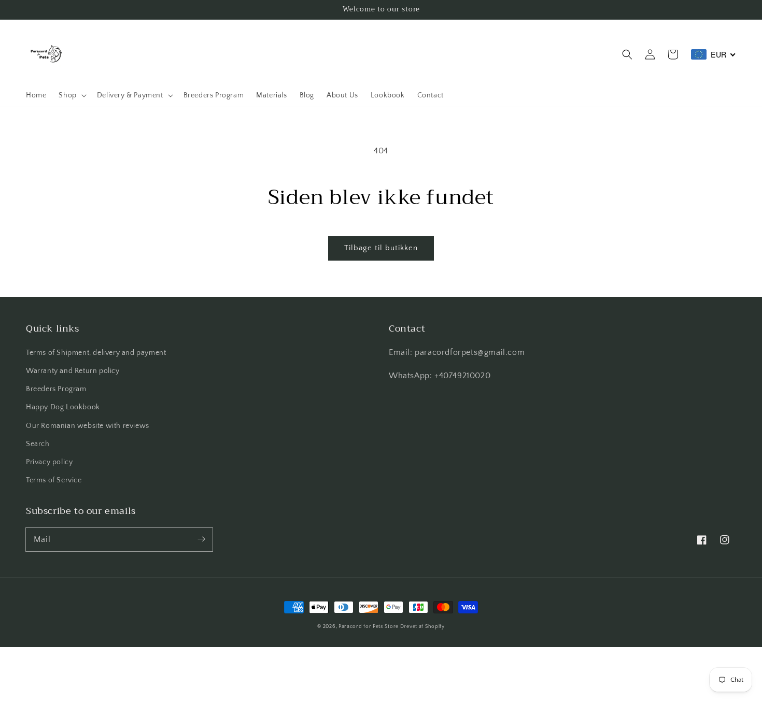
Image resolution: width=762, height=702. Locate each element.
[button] (627, 54)
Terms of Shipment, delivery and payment (96, 353)
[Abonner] (201, 539)
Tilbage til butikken (381, 247)
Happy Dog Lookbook (63, 407)
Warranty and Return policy (73, 371)
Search (38, 444)
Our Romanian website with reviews (87, 426)
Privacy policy (49, 462)
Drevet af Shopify (422, 626)
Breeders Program (56, 389)
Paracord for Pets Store (369, 626)
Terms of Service (54, 480)
